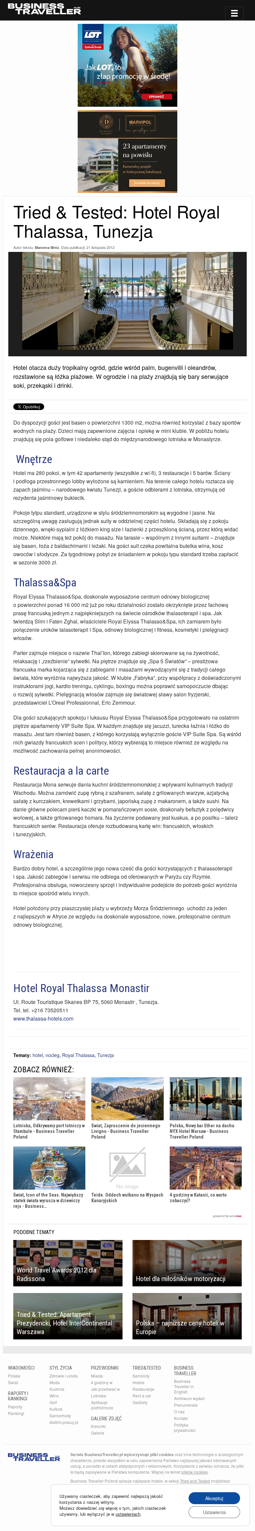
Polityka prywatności (185, 1427)
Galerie (97, 1433)
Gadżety (139, 1402)
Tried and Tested (195, 1481)
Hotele (138, 1382)
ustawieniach (128, 1514)
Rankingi (16, 1413)
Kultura (55, 1409)
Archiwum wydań (189, 1398)
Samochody (60, 1415)
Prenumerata (186, 1405)
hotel (38, 1055)
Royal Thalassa (78, 1055)
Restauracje (143, 1389)
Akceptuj (214, 1498)
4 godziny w (102, 1382)
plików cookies (194, 1472)
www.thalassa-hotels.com (43, 1018)
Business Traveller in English (184, 1386)
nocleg (52, 1055)
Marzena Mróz (47, 247)
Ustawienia (214, 1512)
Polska (14, 1376)
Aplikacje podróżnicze (102, 1404)
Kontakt (181, 1418)
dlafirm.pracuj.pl (63, 1422)
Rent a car (141, 1395)
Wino (54, 1395)
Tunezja (105, 1055)
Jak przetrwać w (105, 1389)
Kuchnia (56, 1389)
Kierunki (98, 1426)
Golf (53, 1402)
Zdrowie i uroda (63, 1376)
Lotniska (98, 1395)
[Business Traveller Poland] (44, 9)
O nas (179, 1411)
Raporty (15, 1406)
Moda (54, 1382)
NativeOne (127, 1216)
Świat (13, 1382)
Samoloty (140, 1376)
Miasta (97, 1376)
